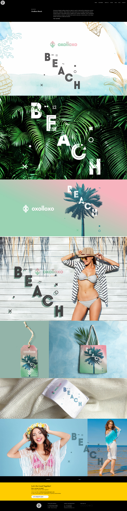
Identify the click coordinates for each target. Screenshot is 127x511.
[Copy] (72, 505)
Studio (111, 2)
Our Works (101, 2)
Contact (124, 2)
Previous (48, 479)
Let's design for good (38, 496)
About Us (106, 2)
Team (116, 2)
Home (96, 2)
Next (80, 479)
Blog (119, 2)
